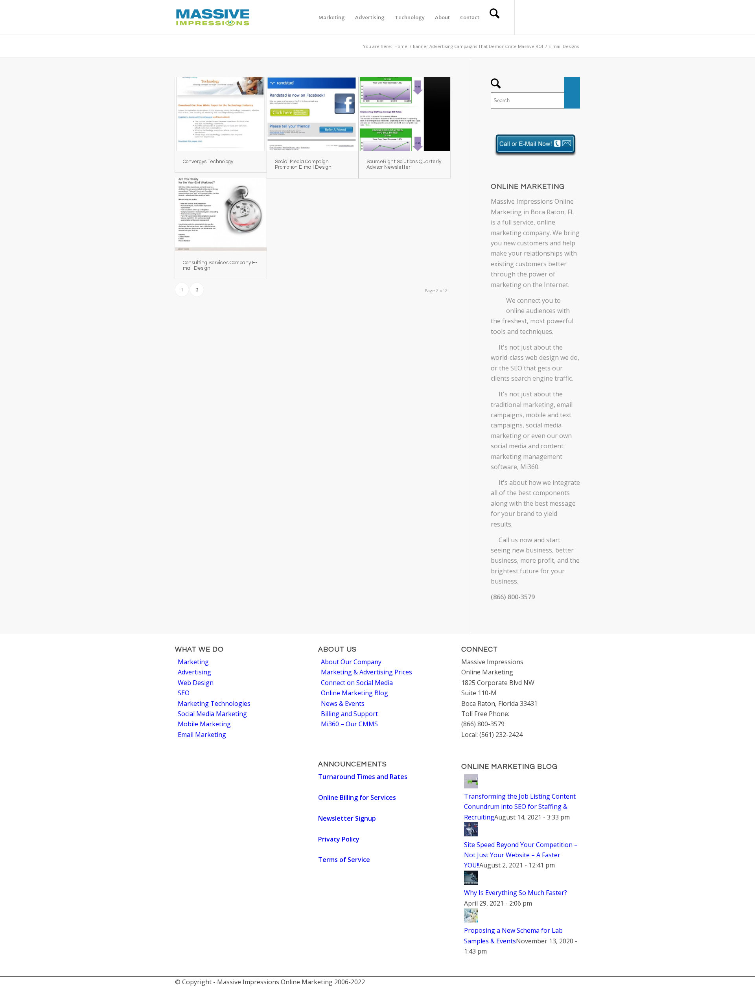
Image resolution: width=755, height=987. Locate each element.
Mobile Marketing (204, 724)
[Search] (494, 17)
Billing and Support (349, 713)
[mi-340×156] (212, 17)
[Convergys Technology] (221, 114)
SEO (516, 368)
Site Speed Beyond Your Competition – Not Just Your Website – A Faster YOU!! (521, 855)
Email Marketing (202, 734)
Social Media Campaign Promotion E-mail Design (303, 164)
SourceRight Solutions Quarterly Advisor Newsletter (403, 164)
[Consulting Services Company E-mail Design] (221, 215)
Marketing (193, 661)
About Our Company (351, 661)
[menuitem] (331, 17)
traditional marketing (522, 404)
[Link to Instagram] (574, 17)
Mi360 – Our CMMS (349, 724)
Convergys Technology (208, 161)
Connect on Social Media (357, 682)
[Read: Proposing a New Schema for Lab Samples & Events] (471, 920)
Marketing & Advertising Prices (366, 672)
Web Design (196, 682)
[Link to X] (527, 17)
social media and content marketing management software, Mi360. (527, 456)
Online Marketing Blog (354, 693)
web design (542, 357)
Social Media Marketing (212, 713)
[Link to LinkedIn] (550, 17)
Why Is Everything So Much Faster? (515, 892)
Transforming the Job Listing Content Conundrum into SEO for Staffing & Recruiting (520, 806)
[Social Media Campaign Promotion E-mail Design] (313, 114)
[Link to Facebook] (539, 17)
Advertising (194, 672)
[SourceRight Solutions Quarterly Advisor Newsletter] (404, 114)
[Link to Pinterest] (562, 17)
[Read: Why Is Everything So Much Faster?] (471, 882)
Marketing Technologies (214, 703)
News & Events (343, 703)
